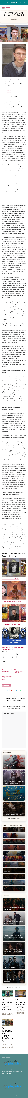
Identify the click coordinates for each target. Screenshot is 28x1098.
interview (6, 79)
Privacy (3, 1057)
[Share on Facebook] (3, 690)
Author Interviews (16, 18)
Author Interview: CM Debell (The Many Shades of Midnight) (13, 648)
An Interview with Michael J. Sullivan (12, 624)
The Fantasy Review (14, 2)
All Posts (8, 7)
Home (3, 7)
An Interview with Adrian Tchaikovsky (7, 1034)
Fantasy (24, 18)
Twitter (9, 92)
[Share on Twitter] (7, 690)
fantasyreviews (6, 17)
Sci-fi (23, 1012)
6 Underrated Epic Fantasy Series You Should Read (18, 671)
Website (9, 90)
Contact (8, 1057)
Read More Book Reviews (14, 818)
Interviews (14, 19)
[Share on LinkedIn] (16, 690)
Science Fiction (20, 1013)
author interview (7, 685)
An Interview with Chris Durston (20, 1003)
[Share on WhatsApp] (20, 690)
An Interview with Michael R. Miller (11, 601)
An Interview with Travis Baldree (10, 579)
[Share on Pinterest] (12, 690)
